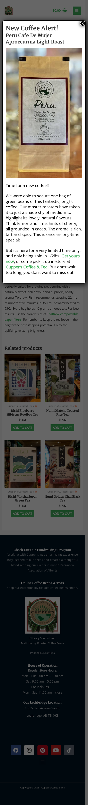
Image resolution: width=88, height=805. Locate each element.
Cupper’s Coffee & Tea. (27, 267)
